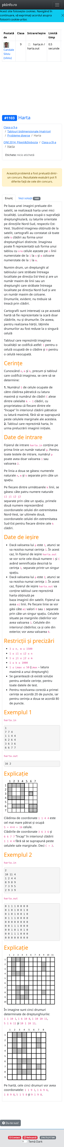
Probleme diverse (18, 135)
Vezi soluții (28, 198)
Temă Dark (35, 1141)
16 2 (8, 763)
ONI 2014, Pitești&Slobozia (21, 142)
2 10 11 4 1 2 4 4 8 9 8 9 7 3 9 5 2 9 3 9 (10, 880)
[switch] (24, 1141)
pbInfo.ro (9, 4)
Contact (15, 1137)
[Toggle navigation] (57, 4)
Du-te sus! (12, 1123)
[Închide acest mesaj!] (62, 15)
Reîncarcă (31, 1137)
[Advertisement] (32, 88)
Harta (24, 117)
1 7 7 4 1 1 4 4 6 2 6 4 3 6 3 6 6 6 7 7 (10, 738)
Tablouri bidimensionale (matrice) (29, 131)
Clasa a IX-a (49, 142)
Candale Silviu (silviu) (9, 54)
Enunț (9, 198)
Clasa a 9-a (10, 127)
